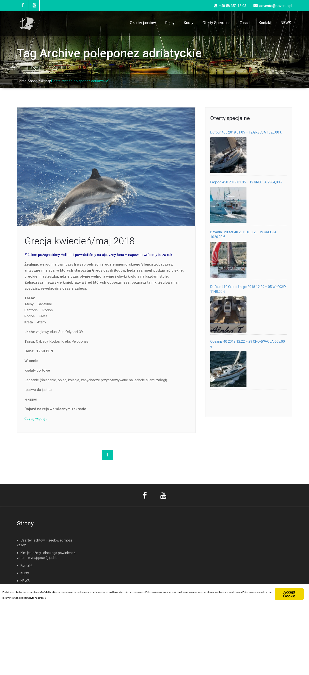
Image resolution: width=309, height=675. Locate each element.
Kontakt (265, 22)
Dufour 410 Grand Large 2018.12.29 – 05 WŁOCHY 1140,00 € (248, 289)
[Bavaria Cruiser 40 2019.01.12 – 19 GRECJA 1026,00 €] (228, 260)
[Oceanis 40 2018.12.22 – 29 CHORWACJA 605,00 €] (228, 369)
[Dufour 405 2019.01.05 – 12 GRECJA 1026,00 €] (228, 155)
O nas (244, 22)
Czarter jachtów (143, 22)
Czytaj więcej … (36, 418)
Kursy (188, 22)
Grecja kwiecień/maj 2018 (79, 241)
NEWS (286, 22)
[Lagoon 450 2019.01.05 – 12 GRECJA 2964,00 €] (228, 205)
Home (22, 81)
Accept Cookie (289, 594)
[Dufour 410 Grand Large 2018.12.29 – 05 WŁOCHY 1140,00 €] (228, 314)
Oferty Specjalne (217, 22)
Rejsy (170, 22)
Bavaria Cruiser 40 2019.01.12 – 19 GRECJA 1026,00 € (243, 234)
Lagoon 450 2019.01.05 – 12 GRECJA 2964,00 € (246, 182)
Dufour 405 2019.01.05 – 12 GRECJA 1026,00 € (246, 132)
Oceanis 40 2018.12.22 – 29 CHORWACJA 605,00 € (247, 344)
